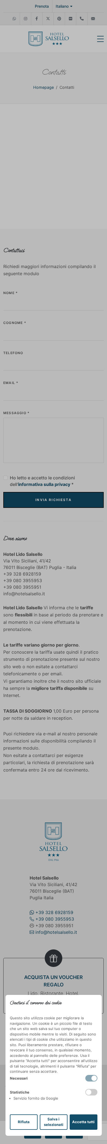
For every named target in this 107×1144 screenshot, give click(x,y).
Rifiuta (24, 1122)
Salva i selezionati (53, 1122)
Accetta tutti (83, 1122)
